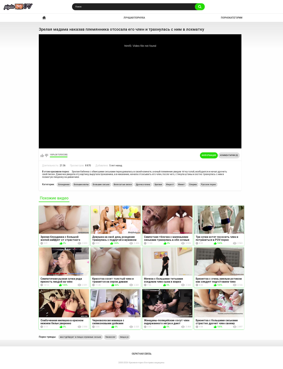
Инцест (170, 184)
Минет (181, 184)
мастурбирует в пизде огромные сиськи (80, 337)
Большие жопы (81, 184)
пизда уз (124, 337)
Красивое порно (44, 18)
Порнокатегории (231, 17)
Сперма (193, 184)
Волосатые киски (123, 184)
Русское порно (208, 184)
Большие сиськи (101, 184)
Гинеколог (110, 337)
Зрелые (158, 184)
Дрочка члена (143, 184)
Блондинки (64, 184)
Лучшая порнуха (134, 17)
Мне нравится (42, 155)
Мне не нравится (46, 155)
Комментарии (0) (229, 155)
